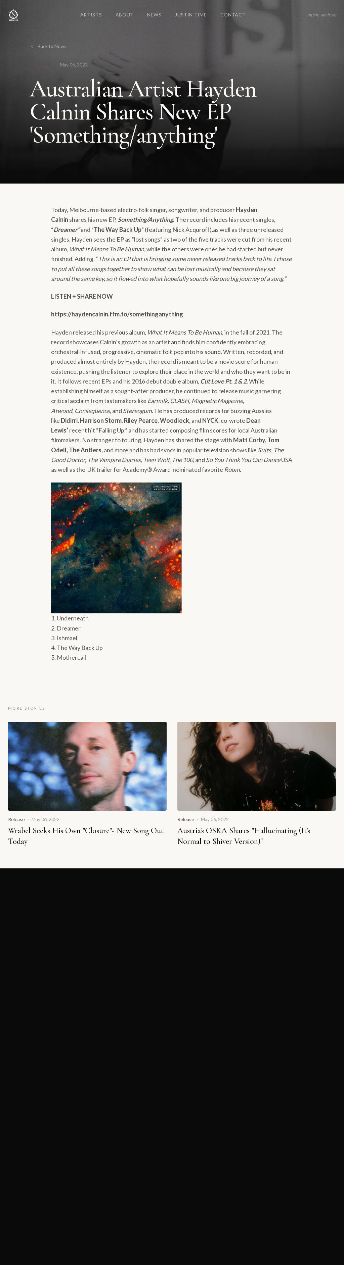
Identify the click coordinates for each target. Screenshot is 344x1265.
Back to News (52, 46)
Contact (233, 14)
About (125, 14)
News (154, 14)
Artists (91, 14)
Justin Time (191, 14)
